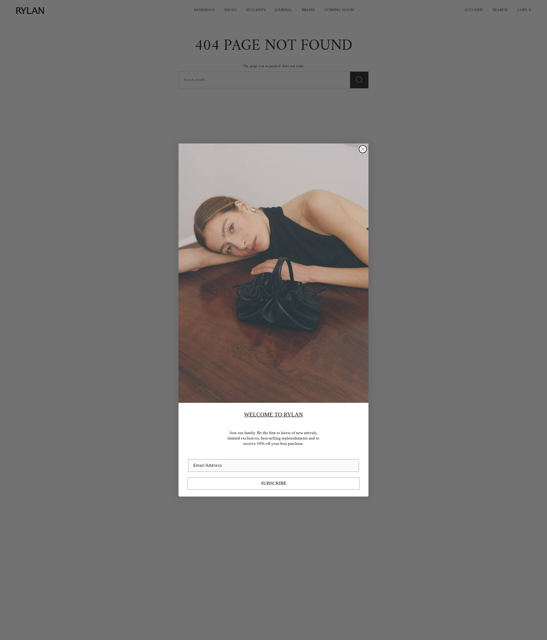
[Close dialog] (363, 149)
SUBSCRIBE (273, 483)
